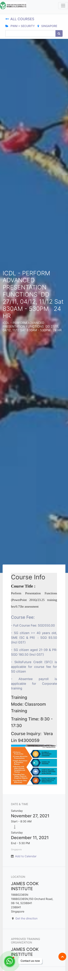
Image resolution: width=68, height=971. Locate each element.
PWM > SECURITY (22, 26)
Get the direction (26, 918)
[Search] (59, 33)
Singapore (48, 26)
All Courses (22, 19)
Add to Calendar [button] (26, 856)
